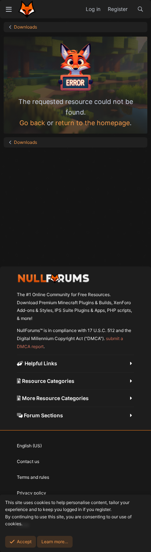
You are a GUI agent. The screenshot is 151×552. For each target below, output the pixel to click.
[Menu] (8, 9)
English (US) (29, 445)
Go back (32, 123)
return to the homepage (92, 123)
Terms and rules (33, 477)
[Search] (140, 9)
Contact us (28, 461)
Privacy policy (31, 493)
